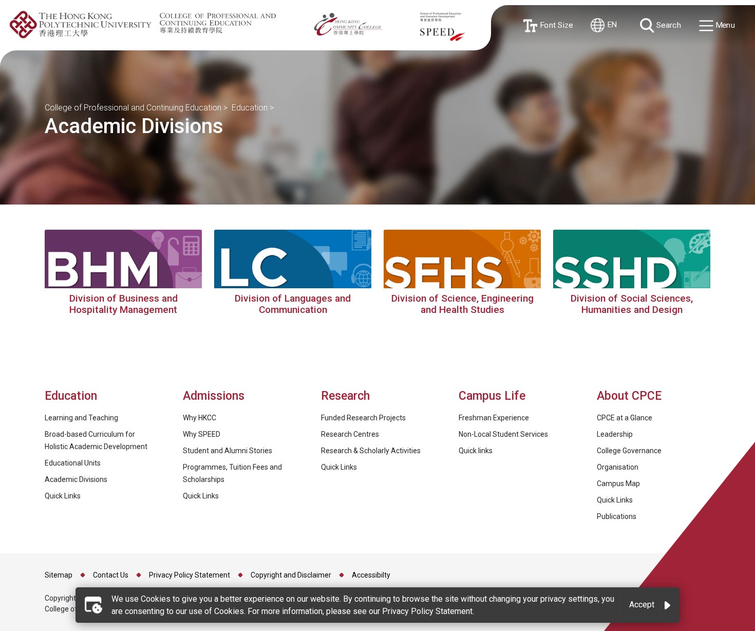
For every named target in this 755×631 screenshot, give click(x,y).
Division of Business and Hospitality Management (123, 304)
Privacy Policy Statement (189, 575)
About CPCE (629, 396)
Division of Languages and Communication (293, 304)
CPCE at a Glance (624, 418)
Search (667, 25)
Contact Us (110, 575)
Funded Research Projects (363, 418)
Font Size (554, 25)
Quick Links (63, 496)
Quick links (476, 451)
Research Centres (350, 434)
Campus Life (492, 396)
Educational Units (73, 463)
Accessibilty (371, 575)
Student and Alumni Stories (227, 451)
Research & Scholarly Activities (371, 451)
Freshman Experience (494, 418)
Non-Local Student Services (503, 434)
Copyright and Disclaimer (291, 575)
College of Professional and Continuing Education (133, 108)
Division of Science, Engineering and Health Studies (462, 304)
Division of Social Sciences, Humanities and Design (632, 304)
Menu (724, 25)
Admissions (215, 396)
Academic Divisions (76, 479)
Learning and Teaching (81, 418)
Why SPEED (201, 434)
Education (250, 108)
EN (611, 25)
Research (345, 396)
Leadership (615, 434)
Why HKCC (199, 418)
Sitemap (58, 575)
